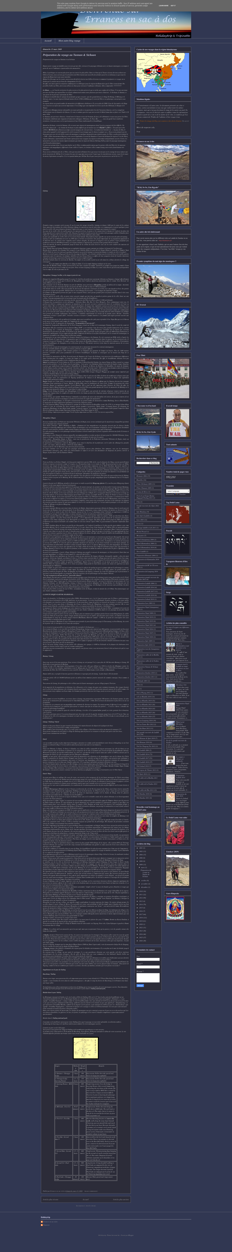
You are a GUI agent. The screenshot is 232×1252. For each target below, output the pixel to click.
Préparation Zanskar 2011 (146, 677)
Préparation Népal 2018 (145, 617)
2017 (141, 914)
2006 (141, 858)
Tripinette (46, 1225)
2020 (141, 924)
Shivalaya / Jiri (181, 685)
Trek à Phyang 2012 (143, 692)
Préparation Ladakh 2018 (145, 595)
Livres (139, 523)
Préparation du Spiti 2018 (181, 795)
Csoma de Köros (142, 492)
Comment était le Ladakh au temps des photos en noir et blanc (182, 667)
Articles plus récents (50, 1199)
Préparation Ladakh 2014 (145, 587)
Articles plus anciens (121, 1199)
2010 (141, 891)
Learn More (163, 6)
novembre (144, 884)
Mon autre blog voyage (69, 40)
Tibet (138, 685)
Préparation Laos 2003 (144, 603)
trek (138, 688)
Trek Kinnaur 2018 (143, 742)
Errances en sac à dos (50, 1222)
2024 (141, 934)
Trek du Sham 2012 (143, 728)
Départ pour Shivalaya (180, 723)
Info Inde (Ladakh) (143, 516)
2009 (141, 864)
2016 (141, 911)
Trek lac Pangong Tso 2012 (146, 746)
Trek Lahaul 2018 (143, 766)
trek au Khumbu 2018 (144, 696)
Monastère (140, 535)
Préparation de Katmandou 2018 (148, 559)
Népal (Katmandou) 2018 (145, 547)
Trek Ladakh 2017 (143, 758)
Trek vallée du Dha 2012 (145, 790)
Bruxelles (140, 480)
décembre (144, 887)
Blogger (130, 1235)
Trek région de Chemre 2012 (146, 770)
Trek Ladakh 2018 (143, 762)
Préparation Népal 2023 (145, 625)
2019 (141, 921)
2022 (141, 927)
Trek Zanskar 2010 (143, 794)
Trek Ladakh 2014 (143, 754)
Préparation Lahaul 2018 (145, 599)
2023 (141, 931)
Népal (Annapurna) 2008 (145, 539)
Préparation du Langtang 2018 (147, 571)
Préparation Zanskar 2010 (146, 673)
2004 (141, 854)
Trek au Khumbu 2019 (144, 700)
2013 (141, 901)
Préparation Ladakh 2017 (145, 591)
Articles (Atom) (91, 1206)
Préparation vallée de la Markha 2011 (148, 656)
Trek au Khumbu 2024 (144, 708)
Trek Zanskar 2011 (143, 798)
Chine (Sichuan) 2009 (144, 484)
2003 (141, 851)
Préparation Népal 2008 (145, 613)
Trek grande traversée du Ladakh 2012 (148, 733)
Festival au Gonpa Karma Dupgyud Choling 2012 (145, 497)
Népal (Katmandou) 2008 (145, 543)
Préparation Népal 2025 (145, 633)
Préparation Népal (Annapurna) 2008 (148, 608)
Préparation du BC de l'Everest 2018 (147, 566)
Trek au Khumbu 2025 (144, 712)
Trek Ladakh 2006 (143, 750)
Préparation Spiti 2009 (144, 641)
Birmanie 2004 (142, 476)
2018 (141, 917)
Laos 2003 (140, 520)
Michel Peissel (141, 531)
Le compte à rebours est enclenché (180, 759)
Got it (173, 6)
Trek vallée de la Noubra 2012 (147, 784)
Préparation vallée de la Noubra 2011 (148, 662)
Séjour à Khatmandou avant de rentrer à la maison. (182, 647)
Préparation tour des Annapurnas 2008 (148, 650)
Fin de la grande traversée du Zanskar (176, 741)
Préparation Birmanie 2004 (146, 555)
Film (138, 502)
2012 (141, 898)
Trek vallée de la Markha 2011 (147, 778)
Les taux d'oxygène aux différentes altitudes (177, 628)
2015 (141, 907)
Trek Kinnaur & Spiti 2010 (146, 738)
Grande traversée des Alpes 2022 (148, 506)
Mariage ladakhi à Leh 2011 (146, 527)
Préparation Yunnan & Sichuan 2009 (147, 668)
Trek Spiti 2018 (142, 774)
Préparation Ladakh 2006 (145, 583)
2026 (141, 941)
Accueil (47, 40)
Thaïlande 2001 (142, 681)
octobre (144, 880)
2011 (141, 894)
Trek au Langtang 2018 (144, 720)
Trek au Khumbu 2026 (144, 716)
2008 (141, 861)
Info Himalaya (141, 512)
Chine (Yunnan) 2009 (144, 488)
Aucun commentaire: (91, 1191)
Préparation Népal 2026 (145, 637)
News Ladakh (141, 551)
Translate (182, 494)
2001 (141, 848)
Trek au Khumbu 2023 (144, 704)
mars (143, 867)
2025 (141, 937)
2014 (141, 904)
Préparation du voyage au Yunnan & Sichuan (69, 55)
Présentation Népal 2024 (182, 704)
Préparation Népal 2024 (145, 629)
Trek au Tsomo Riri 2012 (145, 724)
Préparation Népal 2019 (145, 621)
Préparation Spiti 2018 (144, 645)
